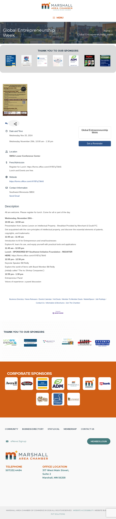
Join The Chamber (73, 303)
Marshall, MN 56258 (53, 477)
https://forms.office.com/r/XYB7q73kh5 (26, 181)
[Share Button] (14, 123)
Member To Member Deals (72, 299)
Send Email (14, 196)
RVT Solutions (58, 514)
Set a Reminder (95, 143)
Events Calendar (45, 299)
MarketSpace (89, 299)
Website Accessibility (83, 510)
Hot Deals (57, 299)
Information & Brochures (55, 303)
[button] (61, 441)
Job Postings (100, 299)
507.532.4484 (14, 470)
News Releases (31, 299)
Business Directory (16, 299)
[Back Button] (6, 124)
